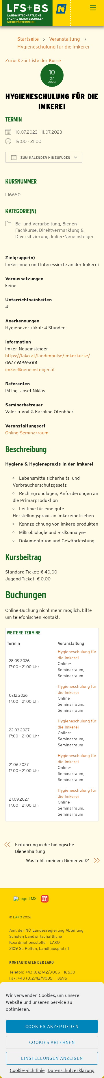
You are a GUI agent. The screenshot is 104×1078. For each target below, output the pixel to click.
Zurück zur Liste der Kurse (33, 60)
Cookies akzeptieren (52, 1026)
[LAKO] (36, 12)
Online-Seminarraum (27, 433)
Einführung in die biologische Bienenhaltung (45, 848)
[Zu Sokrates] (44, 898)
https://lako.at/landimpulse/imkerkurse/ (47, 355)
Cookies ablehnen (52, 1042)
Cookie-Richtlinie (27, 1070)
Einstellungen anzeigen (52, 1058)
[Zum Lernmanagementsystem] (22, 898)
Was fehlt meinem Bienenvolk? (57, 860)
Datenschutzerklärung (71, 1070)
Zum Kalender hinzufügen (44, 158)
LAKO (17, 917)
